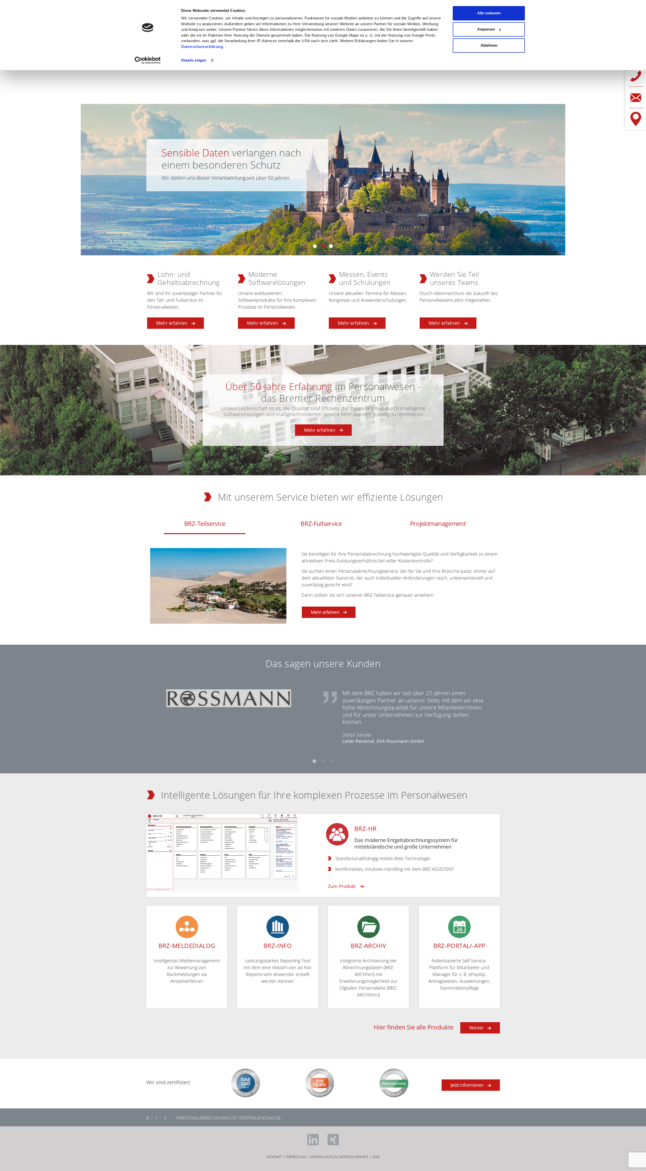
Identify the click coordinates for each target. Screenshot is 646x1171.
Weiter (476, 1028)
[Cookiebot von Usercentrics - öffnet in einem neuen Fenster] (148, 60)
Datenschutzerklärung (202, 46)
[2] (323, 761)
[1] (314, 761)
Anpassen (486, 29)
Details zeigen (193, 60)
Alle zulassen (489, 13)
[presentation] (204, 524)
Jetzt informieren (467, 1085)
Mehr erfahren (319, 430)
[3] (332, 761)
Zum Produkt (342, 886)
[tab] (204, 524)
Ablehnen (488, 45)
